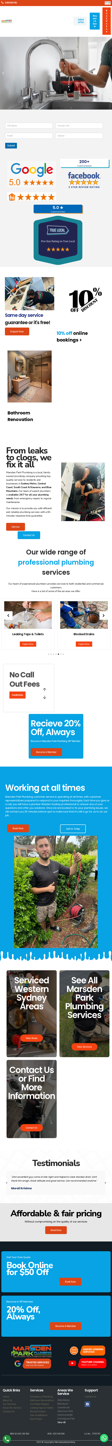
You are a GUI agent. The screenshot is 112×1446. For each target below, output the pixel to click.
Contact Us (8, 1411)
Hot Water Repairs (39, 1404)
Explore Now (28, 644)
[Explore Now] (28, 627)
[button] (48, 107)
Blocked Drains (38, 1411)
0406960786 (11, 2)
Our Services (9, 1404)
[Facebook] (87, 1404)
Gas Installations (38, 1415)
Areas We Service (12, 1407)
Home (6, 1396)
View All (61, 1422)
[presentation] (8, 615)
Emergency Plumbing (41, 1396)
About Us (7, 1400)
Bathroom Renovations (42, 1400)
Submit (11, 145)
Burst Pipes (36, 1418)
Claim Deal (17, 704)
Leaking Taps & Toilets (41, 1407)
